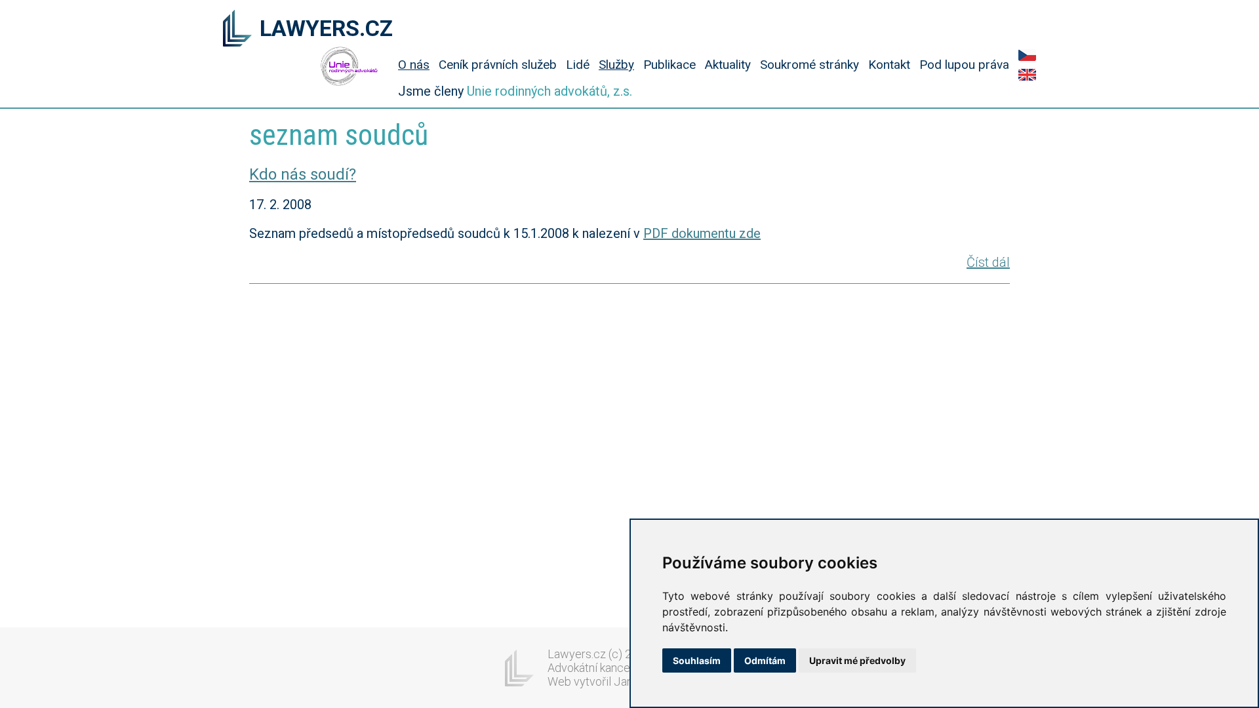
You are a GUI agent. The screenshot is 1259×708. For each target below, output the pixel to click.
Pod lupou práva (964, 64)
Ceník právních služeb (498, 64)
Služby (616, 64)
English (1027, 75)
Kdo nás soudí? (302, 174)
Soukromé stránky (809, 64)
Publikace (669, 64)
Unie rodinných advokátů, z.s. (549, 91)
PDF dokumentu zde (702, 233)
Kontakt (889, 64)
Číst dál (988, 262)
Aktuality (728, 64)
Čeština (1027, 55)
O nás (414, 64)
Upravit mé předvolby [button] (857, 660)
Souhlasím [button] (697, 660)
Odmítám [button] (765, 660)
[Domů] (237, 29)
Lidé (578, 64)
